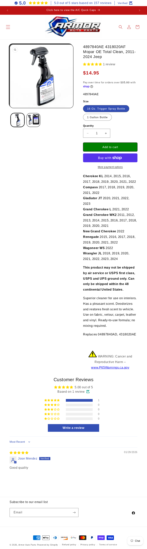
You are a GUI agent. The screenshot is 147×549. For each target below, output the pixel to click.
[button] (8, 27)
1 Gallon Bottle (97, 117)
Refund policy (69, 544)
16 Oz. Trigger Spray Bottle (106, 108)
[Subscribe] (74, 512)
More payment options (110, 167)
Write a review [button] (73, 427)
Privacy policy (87, 544)
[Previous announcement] (7, 10)
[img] (19, 452)
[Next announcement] (139, 10)
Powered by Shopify (47, 545)
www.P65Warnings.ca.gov (110, 367)
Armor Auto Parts (27, 545)
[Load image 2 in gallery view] (33, 120)
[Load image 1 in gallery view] (17, 120)
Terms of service (108, 544)
